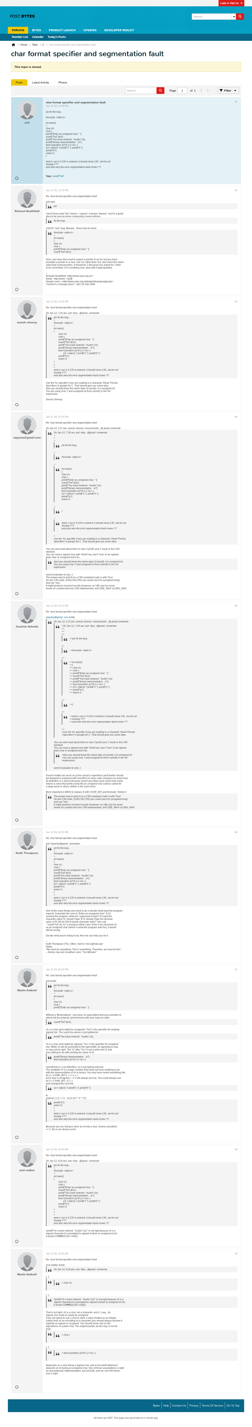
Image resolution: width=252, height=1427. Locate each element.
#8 (236, 1149)
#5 (236, 605)
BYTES (36, 30)
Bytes (156, 1405)
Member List (20, 37)
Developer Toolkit (119, 30)
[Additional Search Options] (234, 16)
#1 (236, 101)
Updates (89, 30)
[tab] (19, 82)
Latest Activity (40, 82)
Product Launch (62, 30)
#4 (236, 416)
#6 (236, 832)
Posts (19, 82)
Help (166, 1405)
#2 (236, 190)
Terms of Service (212, 1405)
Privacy (193, 1405)
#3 (236, 301)
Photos (62, 82)
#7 (236, 969)
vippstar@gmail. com (57, 617)
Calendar (38, 37)
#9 (236, 1253)
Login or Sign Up (229, 3)
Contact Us (179, 1405)
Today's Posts (57, 37)
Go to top (233, 1405)
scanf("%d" (58, 176)
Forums (18, 30)
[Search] (240, 16)
